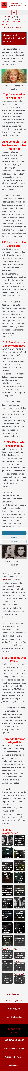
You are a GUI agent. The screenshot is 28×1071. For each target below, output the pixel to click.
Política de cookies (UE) (14, 1048)
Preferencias (14, 541)
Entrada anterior (14, 994)
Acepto (14, 533)
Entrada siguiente (14, 1000)
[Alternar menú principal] (14, 12)
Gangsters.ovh (15, 3)
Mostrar (7, 41)
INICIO (4, 16)
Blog (11, 16)
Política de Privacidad (14, 1057)
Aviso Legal (14, 1065)
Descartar (14, 537)
